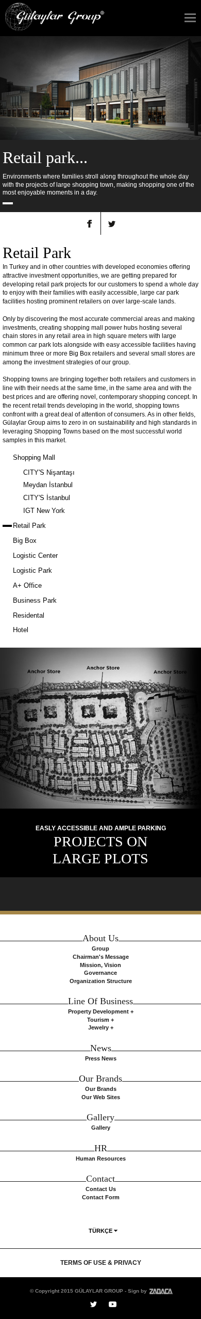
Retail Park (29, 525)
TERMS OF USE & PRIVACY (100, 1262)
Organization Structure (101, 981)
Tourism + (100, 1020)
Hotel (20, 630)
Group (100, 948)
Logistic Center (35, 555)
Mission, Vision (100, 965)
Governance (100, 973)
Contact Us (101, 1189)
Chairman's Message (101, 957)
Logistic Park (32, 570)
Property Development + (100, 1011)
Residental (28, 615)
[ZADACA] (160, 1291)
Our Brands (100, 1089)
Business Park (35, 600)
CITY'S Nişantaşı (49, 472)
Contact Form (101, 1197)
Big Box (25, 540)
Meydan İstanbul (48, 485)
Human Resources (101, 1158)
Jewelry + (100, 1027)
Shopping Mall (34, 457)
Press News (100, 1058)
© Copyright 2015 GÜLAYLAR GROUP (76, 1291)
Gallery (100, 1127)
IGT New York (44, 510)
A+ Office (27, 585)
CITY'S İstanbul (46, 498)
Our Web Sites (100, 1097)
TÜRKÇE (100, 1231)
